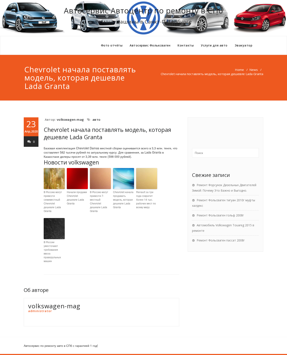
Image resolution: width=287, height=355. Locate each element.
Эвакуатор (244, 45)
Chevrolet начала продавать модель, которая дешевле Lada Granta (123, 199)
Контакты (186, 45)
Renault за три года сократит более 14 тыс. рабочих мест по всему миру (146, 199)
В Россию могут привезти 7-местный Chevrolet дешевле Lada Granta (99, 201)
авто (96, 119)
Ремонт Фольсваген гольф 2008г (220, 215)
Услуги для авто (214, 45)
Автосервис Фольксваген (150, 45)
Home (239, 70)
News (253, 70)
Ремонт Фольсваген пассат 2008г (221, 240)
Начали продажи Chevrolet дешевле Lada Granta (77, 197)
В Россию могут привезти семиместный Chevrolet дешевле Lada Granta (53, 201)
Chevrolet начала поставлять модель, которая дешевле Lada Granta (107, 133)
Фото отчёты (112, 45)
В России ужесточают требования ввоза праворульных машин (52, 251)
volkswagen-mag (70, 119)
